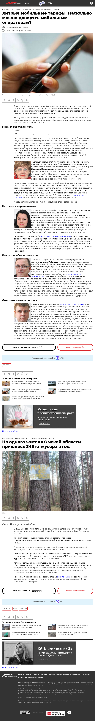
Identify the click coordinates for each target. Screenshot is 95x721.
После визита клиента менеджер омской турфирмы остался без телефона (27, 390)
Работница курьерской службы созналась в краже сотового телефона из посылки (28, 397)
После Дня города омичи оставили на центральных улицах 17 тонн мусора (26, 633)
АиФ (53, 95)
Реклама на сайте (24, 675)
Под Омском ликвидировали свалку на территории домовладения (26, 626)
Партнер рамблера (38, 712)
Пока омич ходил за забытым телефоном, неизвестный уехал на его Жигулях (72, 382)
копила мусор (64, 577)
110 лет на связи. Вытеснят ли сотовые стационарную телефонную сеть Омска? (26, 382)
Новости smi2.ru (10, 431)
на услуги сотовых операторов (56, 236)
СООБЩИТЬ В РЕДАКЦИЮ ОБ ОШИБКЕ (31, 677)
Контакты (86, 675)
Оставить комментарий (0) (75, 347)
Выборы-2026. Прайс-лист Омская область (64, 675)
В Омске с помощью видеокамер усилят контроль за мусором (72, 633)
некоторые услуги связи (72, 304)
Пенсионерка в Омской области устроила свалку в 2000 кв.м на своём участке (73, 626)
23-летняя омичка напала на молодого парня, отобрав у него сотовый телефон (74, 390)
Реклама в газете (40, 675)
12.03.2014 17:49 (7, 9)
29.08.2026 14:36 (7, 438)
